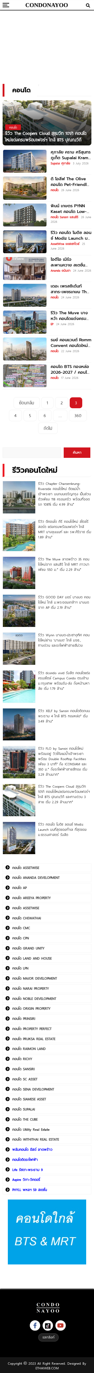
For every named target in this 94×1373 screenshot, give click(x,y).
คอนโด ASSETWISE (25, 867)
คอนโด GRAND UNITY (28, 948)
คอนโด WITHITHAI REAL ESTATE (35, 1139)
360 (77, 415)
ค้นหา (77, 452)
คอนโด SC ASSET (24, 1079)
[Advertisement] (47, 45)
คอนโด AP (19, 887)
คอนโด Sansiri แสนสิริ (64, 217)
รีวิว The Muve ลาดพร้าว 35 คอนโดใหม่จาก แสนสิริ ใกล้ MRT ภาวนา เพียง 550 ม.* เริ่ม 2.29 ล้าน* (63, 564)
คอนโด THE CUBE (25, 1119)
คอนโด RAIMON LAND (29, 1048)
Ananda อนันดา (60, 270)
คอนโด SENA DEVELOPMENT (33, 1089)
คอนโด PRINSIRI (23, 1018)
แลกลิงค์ (48, 1337)
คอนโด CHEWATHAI (26, 918)
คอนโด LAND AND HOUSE (32, 958)
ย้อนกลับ (26, 402)
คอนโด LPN (20, 968)
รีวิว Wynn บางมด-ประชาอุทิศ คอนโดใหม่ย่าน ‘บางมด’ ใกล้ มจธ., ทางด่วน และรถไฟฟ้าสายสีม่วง (64, 640)
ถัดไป (48, 428)
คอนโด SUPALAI (23, 1109)
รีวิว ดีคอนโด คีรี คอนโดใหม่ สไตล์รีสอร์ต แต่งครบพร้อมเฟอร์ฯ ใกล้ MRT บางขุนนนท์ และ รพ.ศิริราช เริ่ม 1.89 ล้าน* (64, 529)
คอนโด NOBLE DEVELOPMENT (34, 998)
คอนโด (54, 189)
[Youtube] (60, 1325)
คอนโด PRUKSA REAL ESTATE (33, 1038)
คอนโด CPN (20, 938)
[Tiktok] (48, 1325)
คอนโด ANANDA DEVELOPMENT (36, 877)
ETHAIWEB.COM (47, 1368)
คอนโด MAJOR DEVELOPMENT (34, 978)
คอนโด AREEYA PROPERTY (31, 897)
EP (52, 324)
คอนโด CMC (21, 927)
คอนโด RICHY (22, 1058)
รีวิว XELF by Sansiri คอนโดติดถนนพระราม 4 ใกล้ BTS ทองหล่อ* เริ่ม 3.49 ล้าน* (64, 716)
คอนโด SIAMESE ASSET (29, 1099)
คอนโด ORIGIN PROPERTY (31, 1008)
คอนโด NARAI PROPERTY (30, 988)
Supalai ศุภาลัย (60, 163)
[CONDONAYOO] (47, 5)
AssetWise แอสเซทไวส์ (65, 243)
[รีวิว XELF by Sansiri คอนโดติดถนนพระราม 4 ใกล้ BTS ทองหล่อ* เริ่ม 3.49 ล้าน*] (19, 724)
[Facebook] (35, 1325)
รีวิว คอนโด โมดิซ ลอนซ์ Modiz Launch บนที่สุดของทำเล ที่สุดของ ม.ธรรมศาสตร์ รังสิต (62, 829)
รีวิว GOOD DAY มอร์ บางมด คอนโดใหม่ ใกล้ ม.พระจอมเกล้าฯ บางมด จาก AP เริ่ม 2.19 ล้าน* (64, 602)
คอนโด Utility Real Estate (31, 1129)
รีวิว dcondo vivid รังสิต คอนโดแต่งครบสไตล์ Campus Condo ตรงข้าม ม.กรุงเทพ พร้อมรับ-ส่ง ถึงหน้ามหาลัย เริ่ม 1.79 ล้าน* (64, 680)
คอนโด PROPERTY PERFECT (31, 1028)
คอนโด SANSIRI (23, 1068)
